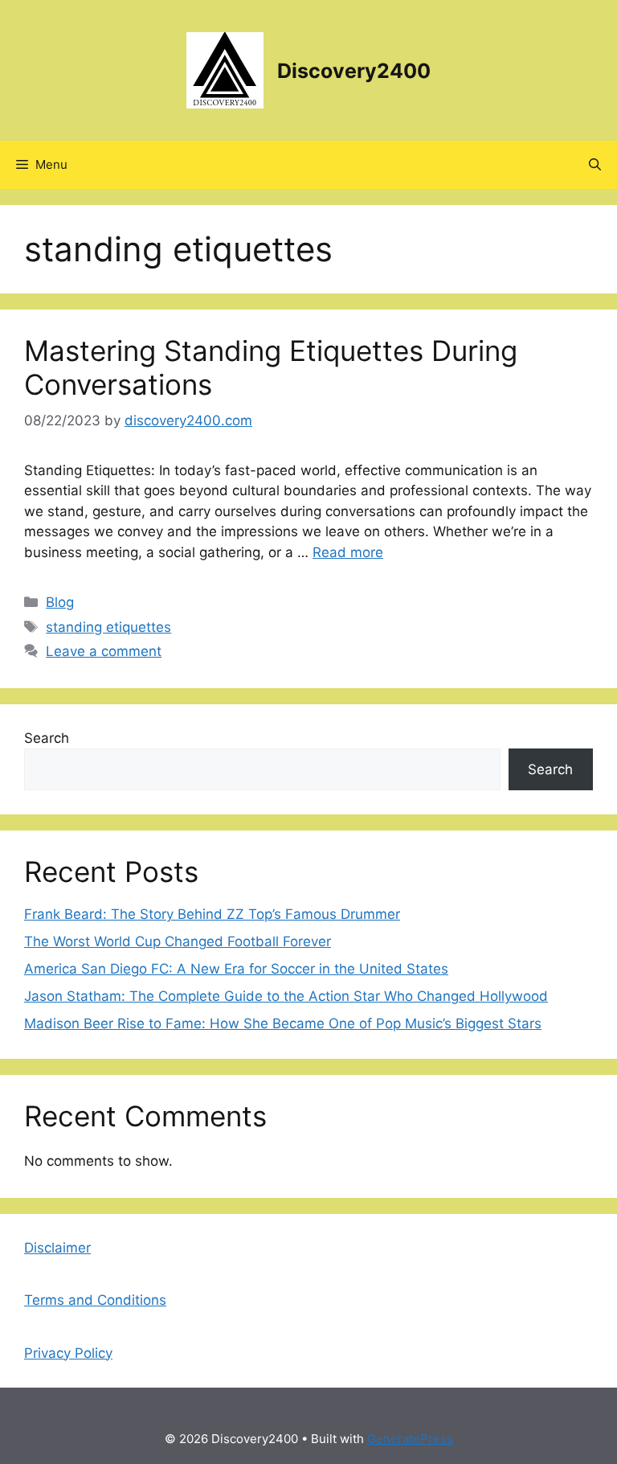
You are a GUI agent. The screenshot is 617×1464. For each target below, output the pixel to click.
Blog (60, 602)
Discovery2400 (354, 71)
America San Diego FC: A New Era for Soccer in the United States (236, 969)
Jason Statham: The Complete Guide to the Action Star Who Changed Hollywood (286, 996)
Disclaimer (57, 1248)
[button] (595, 165)
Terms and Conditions (95, 1300)
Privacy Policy (68, 1353)
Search (46, 738)
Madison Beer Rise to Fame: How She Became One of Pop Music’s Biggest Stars (282, 1023)
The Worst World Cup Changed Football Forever (177, 941)
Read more (348, 552)
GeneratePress (410, 1438)
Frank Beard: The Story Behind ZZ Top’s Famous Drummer (212, 914)
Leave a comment (103, 651)
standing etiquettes (108, 627)
